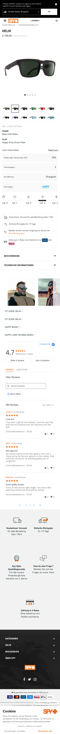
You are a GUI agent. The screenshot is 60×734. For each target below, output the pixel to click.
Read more (53, 150)
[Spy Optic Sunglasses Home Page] (13, 21)
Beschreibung (12, 256)
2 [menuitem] (30, 505)
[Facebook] (24, 681)
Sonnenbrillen (8, 25)
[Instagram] (35, 681)
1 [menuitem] (26, 505)
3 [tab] (30, 95)
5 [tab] (35, 95)
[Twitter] (29, 681)
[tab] (17, 360)
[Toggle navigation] (5, 21)
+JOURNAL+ (35, 21)
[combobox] (47, 405)
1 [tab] (25, 95)
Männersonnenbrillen (28, 25)
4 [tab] (32, 95)
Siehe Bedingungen (17, 233)
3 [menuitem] (33, 505)
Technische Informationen (18, 265)
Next (56, 292)
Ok (49, 12)
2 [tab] (27, 95)
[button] (45, 434)
